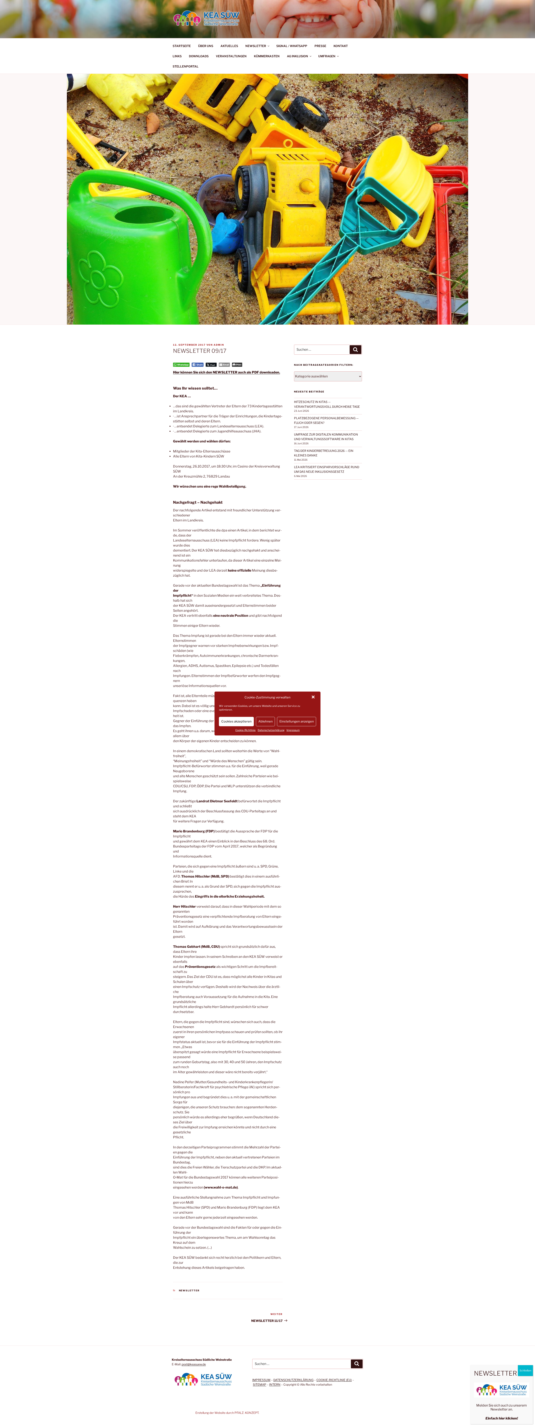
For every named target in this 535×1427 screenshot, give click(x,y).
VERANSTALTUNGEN (231, 56)
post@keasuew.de (194, 1364)
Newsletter (189, 1290)
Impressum (293, 730)
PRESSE (320, 46)
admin (219, 344)
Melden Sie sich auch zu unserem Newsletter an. (501, 1407)
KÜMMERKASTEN (267, 56)
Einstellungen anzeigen (296, 721)
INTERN (274, 1384)
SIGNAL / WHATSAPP (291, 46)
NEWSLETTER (255, 46)
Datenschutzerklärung (271, 730)
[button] (313, 697)
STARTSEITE (182, 46)
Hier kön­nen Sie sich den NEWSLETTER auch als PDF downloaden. (226, 372)
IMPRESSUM (261, 1380)
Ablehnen (265, 721)
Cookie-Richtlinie (245, 730)
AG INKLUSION (297, 56)
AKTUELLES (229, 46)
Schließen (525, 1370)
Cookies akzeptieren (236, 721)
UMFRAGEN (326, 56)
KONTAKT (341, 46)
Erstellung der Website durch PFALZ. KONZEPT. (227, 1412)
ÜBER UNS (205, 46)
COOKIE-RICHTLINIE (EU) (334, 1380)
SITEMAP (259, 1384)
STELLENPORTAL (186, 66)
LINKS (177, 56)
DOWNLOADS (199, 56)
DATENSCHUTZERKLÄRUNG (293, 1380)
